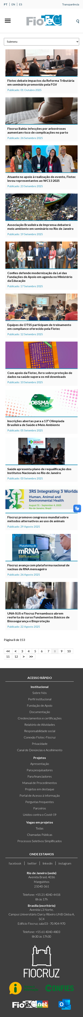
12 (16, 656)
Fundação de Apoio (39, 705)
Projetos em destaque (39, 789)
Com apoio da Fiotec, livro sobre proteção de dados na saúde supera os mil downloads (39, 374)
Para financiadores (39, 776)
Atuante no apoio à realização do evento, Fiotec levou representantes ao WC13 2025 (41, 178)
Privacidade (39, 743)
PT (6, 4)
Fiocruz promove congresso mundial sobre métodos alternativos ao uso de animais (38, 519)
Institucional (39, 687)
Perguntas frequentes (39, 802)
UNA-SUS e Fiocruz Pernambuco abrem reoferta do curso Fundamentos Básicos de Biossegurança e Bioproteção (38, 617)
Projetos (39, 757)
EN (13, 4)
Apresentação (39, 763)
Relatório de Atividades (39, 724)
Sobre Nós (39, 693)
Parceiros (39, 808)
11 (8, 656)
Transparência (70, 4)
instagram (64, 863)
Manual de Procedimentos (39, 783)
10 (69, 651)
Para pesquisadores (40, 770)
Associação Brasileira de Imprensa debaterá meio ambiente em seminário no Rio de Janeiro (40, 226)
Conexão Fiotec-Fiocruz (40, 737)
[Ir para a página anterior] (15, 651)
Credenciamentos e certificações (40, 718)
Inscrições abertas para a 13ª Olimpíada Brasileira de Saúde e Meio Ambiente (35, 423)
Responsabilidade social (39, 731)
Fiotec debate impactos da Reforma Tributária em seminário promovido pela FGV (40, 82)
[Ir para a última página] (31, 656)
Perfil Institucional (39, 699)
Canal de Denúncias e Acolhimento (39, 750)
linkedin (48, 863)
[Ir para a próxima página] (23, 656)
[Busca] (77, 20)
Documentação (39, 712)
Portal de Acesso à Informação (39, 795)
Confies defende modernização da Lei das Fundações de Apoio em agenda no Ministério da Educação (39, 276)
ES (20, 4)
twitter (32, 863)
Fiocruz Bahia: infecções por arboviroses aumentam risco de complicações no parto (37, 130)
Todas (39, 828)
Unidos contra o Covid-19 (39, 814)
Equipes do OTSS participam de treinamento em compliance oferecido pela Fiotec (39, 326)
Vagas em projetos (39, 822)
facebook (15, 863)
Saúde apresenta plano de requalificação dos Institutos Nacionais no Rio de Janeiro (39, 471)
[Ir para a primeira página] (8, 651)
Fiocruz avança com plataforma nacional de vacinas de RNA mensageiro (38, 567)
